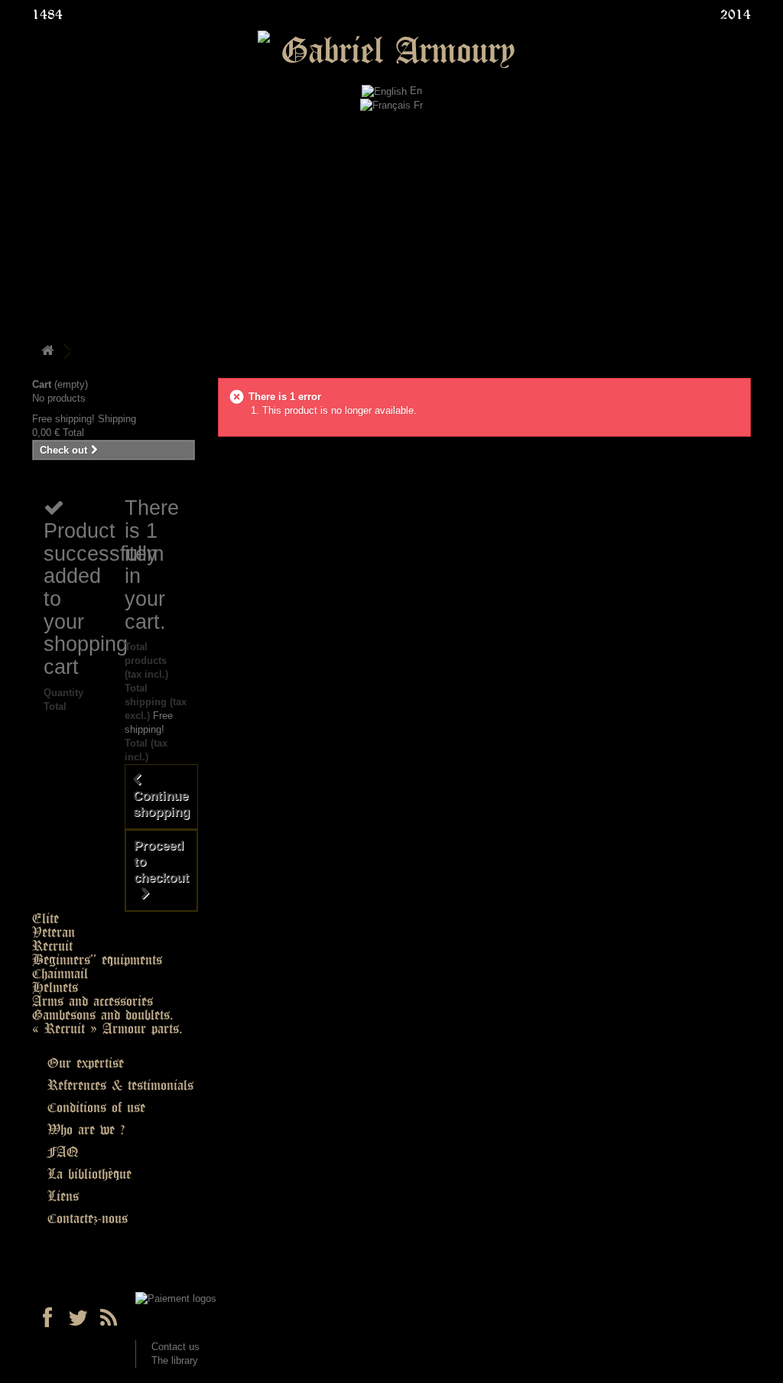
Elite (45, 919)
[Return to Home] (47, 351)
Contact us (175, 1346)
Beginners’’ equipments (97, 960)
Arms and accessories (92, 1001)
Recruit (52, 946)
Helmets (55, 987)
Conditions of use (96, 1108)
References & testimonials (120, 1085)
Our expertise (85, 1063)
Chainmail (60, 974)
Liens (63, 1196)
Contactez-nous (87, 1218)
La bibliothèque (89, 1174)
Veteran (53, 932)
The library (174, 1360)
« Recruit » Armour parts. (107, 1029)
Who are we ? (86, 1130)
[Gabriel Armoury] (391, 52)
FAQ (62, 1152)
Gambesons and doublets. (103, 1015)
